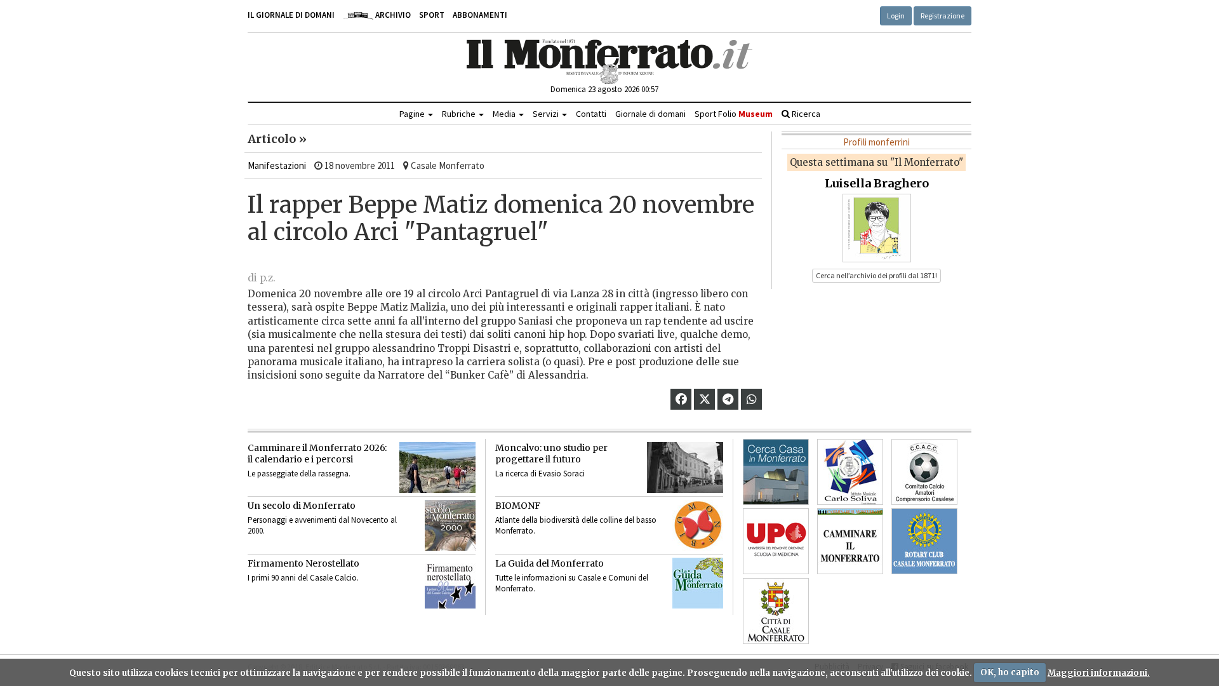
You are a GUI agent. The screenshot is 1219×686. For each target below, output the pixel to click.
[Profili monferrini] (877, 227)
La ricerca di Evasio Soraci (540, 473)
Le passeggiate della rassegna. (299, 473)
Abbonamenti (480, 15)
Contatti (591, 113)
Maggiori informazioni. (1099, 672)
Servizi (547, 113)
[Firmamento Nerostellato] (450, 583)
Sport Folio (734, 113)
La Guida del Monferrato (549, 563)
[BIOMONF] (697, 525)
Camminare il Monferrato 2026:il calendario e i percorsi (317, 453)
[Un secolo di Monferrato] (450, 525)
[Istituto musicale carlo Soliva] (850, 472)
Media (505, 113)
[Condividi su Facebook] (681, 399)
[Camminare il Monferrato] (850, 541)
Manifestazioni (277, 165)
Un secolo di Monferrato (302, 505)
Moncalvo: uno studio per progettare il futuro (551, 453)
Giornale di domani (650, 113)
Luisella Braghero (877, 183)
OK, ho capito (1009, 672)
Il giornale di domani (291, 15)
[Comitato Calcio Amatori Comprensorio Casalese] (924, 472)
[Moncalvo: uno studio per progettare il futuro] (685, 467)
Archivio (392, 15)
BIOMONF (517, 505)
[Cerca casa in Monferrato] (776, 472)
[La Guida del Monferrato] (697, 583)
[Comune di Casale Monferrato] (776, 611)
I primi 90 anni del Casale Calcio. (303, 577)
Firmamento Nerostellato (303, 563)
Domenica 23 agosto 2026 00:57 (604, 89)
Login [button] (896, 15)
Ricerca (805, 113)
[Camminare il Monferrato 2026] (437, 467)
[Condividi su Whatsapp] (752, 399)
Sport (431, 15)
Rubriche (459, 113)
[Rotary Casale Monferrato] (924, 541)
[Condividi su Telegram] (728, 399)
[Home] (610, 61)
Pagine (413, 113)
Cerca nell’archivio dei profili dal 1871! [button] (876, 275)
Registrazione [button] (942, 15)
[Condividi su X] (704, 399)
